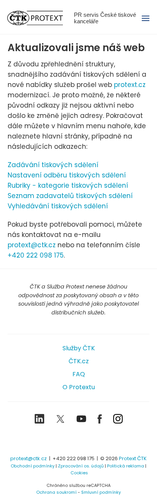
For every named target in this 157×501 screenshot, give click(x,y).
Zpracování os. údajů (81, 466)
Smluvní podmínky (101, 492)
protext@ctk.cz (32, 245)
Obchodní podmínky (32, 466)
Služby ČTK (78, 348)
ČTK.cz (79, 361)
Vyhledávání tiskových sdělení (58, 206)
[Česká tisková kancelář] (41, 18)
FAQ (78, 374)
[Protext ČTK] (78, 440)
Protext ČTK (133, 458)
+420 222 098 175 (36, 255)
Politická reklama (125, 466)
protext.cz (130, 84)
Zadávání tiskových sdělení (53, 164)
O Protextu (78, 387)
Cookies (79, 473)
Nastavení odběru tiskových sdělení (67, 175)
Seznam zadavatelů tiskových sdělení (70, 195)
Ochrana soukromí (56, 492)
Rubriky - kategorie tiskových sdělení (68, 185)
